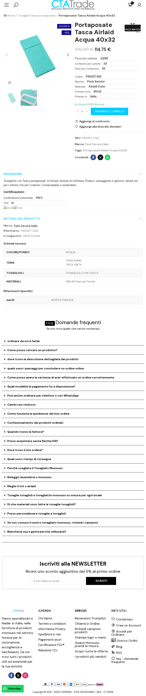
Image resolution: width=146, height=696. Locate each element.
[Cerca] (16, 5)
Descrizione (13, 174)
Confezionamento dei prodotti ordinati (35, 423)
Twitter (100, 157)
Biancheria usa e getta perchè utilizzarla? (36, 531)
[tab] (73, 341)
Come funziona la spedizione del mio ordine (38, 414)
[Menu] (8, 5)
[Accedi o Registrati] (137, 5)
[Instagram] (25, 675)
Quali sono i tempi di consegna (29, 459)
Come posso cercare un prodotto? (32, 350)
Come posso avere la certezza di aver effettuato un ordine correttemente (60, 377)
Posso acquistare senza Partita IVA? (32, 441)
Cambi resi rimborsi (21, 404)
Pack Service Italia (96, 144)
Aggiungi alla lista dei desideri (100, 126)
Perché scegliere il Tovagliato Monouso (35, 468)
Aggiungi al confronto (94, 121)
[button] (7, 55)
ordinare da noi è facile (23, 341)
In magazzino (12, 236)
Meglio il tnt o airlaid (21, 486)
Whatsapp (107, 157)
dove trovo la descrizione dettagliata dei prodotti (42, 359)
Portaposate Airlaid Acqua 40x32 (105, 150)
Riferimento (11, 231)
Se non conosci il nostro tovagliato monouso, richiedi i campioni (52, 522)
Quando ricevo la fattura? (25, 432)
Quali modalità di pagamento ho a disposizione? (41, 386)
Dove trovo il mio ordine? (25, 450)
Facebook (93, 157)
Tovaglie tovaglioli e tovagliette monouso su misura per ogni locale (54, 495)
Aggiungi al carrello (109, 111)
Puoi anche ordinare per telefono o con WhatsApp (43, 395)
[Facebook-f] (11, 675)
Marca (8, 225)
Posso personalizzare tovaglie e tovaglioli (36, 513)
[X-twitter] (18, 675)
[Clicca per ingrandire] (9, 82)
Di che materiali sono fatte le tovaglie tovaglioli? (41, 504)
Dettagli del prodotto (22, 219)
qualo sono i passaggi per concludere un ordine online (45, 368)
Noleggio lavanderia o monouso (29, 477)
